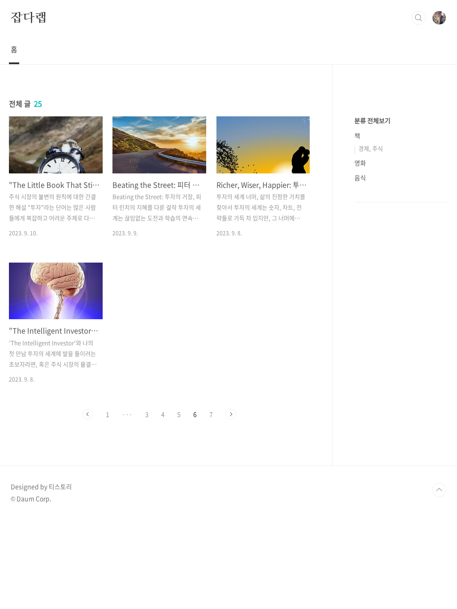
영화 (360, 162)
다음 (230, 414)
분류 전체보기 (372, 120)
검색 (418, 18)
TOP (439, 490)
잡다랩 (28, 17)
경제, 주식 (370, 148)
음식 (360, 177)
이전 (88, 414)
